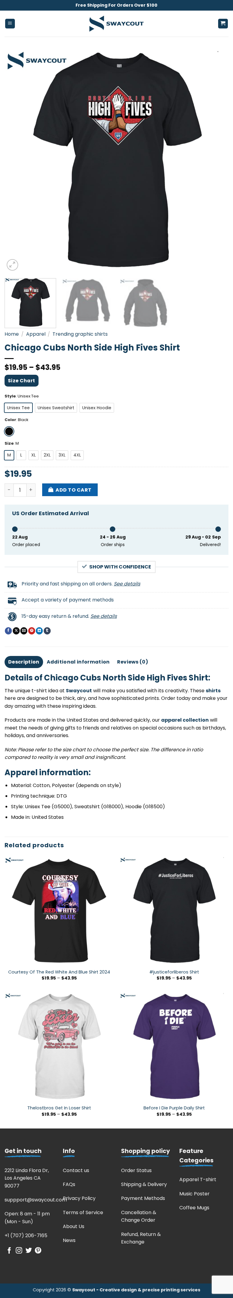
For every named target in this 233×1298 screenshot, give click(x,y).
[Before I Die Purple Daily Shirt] (174, 1046)
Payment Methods (143, 1198)
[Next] (216, 160)
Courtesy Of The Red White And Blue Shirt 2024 (59, 972)
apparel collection (185, 720)
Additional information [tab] (78, 661)
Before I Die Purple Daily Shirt (174, 1108)
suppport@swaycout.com (36, 1199)
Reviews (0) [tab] (132, 661)
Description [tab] (23, 661)
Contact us (76, 1170)
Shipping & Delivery (144, 1184)
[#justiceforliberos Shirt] (174, 910)
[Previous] (16, 160)
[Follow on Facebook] (9, 1250)
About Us (73, 1226)
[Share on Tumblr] (47, 630)
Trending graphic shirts (80, 334)
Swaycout (79, 690)
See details (127, 583)
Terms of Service (83, 1212)
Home (12, 334)
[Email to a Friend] (23, 630)
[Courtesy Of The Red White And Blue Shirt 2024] (59, 910)
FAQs (69, 1184)
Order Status (136, 1170)
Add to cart (73, 489)
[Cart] (223, 24)
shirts (213, 690)
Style (10, 396)
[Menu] (10, 24)
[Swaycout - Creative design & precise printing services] (116, 23)
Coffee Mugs (194, 1207)
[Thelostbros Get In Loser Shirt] (59, 1046)
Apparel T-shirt (197, 1179)
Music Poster (194, 1193)
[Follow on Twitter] (28, 1250)
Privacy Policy (79, 1198)
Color (10, 420)
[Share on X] (16, 630)
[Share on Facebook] (8, 630)
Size (9, 443)
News (69, 1240)
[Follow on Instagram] (19, 1250)
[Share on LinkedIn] (39, 630)
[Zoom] (13, 265)
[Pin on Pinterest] (31, 630)
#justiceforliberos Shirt (174, 972)
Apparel (36, 334)
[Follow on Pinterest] (38, 1250)
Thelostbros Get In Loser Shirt (59, 1108)
